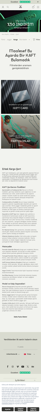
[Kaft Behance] (33, 366)
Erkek (12, 34)
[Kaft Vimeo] (17, 366)
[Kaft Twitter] (28, 366)
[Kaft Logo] (20, 6)
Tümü (3, 39)
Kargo (15, 39)
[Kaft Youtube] (22, 366)
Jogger (9, 39)
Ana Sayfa (5, 34)
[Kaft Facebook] (7, 366)
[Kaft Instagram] (12, 366)
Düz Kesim (23, 39)
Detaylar (30, 2)
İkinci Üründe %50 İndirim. (16, 2)
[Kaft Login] (3, 7)
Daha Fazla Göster (20, 317)
